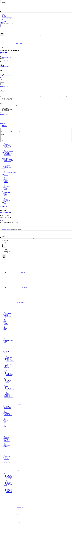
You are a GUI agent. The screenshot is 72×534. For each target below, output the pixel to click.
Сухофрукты (4, 183)
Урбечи (5, 195)
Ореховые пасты (7, 196)
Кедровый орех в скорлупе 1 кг (5, 77)
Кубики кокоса (6, 199)
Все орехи (6, 175)
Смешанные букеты (7, 150)
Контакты (4, 16)
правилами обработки (6, 11)
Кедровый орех (4, 46)
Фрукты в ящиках (7, 166)
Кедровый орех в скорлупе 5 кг (5, 86)
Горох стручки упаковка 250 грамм (10, 172)
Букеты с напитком (7, 146)
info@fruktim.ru (2, 220)
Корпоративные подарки (8, 160)
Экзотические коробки (8, 153)
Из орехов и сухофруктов (8, 151)
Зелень (5, 171)
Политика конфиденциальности (5, 212)
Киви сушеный (6, 198)
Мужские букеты (7, 145)
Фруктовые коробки (5, 152)
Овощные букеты (7, 148)
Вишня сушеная (7, 186)
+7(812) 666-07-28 (3, 19)
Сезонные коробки (7, 155)
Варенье (5, 194)
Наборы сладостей (7, 192)
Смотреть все (6, 311)
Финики (5, 189)
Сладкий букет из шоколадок (7, 17)
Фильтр (1, 53)
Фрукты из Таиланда (7, 167)
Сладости (4, 191)
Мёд (5, 193)
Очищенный (4, 126)
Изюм (5, 187)
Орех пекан (6, 182)
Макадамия (6, 180)
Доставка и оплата (5, 15)
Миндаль (5, 181)
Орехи (3, 174)
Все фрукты (6, 163)
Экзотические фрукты (8, 164)
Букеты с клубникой (7, 149)
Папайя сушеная (7, 200)
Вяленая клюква (7, 197)
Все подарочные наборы (8, 159)
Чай (3, 190)
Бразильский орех (7, 176)
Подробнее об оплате (3, 114)
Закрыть (1, 127)
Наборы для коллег (7, 161)
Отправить (36, 12)
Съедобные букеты (5, 142)
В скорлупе (4, 125)
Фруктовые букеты (7, 147)
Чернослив (6, 188)
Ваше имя (4, 244)
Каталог (4, 257)
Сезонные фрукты (7, 165)
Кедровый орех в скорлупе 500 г (5, 68)
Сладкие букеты (7, 144)
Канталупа (6, 201)
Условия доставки (3, 101)
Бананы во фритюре (7, 184)
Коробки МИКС (7, 154)
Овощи (3, 168)
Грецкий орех (6, 177)
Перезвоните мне (36, 238)
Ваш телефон (4, 245)
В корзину (2, 65)
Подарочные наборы (5, 158)
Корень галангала (7, 170)
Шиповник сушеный (7, 185)
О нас (3, 14)
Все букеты (6, 143)
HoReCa (3, 156)
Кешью (5, 179)
